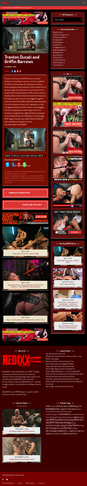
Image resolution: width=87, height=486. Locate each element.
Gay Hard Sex (8, 174)
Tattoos (41, 180)
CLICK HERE (22, 124)
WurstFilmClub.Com (59, 60)
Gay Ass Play (17, 171)
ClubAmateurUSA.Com (60, 37)
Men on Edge (68, 431)
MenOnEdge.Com (58, 42)
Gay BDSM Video (25, 178)
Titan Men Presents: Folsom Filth (55, 354)
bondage (13, 176)
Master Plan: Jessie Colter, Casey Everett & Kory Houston (62, 379)
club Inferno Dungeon (66, 411)
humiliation (33, 180)
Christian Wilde (49, 411)
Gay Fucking (42, 171)
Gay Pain (14, 174)
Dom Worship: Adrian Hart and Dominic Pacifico (60, 376)
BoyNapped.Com (58, 52)
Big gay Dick (78, 406)
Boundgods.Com (9, 171)
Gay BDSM (22, 171)
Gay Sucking (20, 174)
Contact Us (41, 483)
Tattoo (25, 174)
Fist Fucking (49, 417)
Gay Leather (59, 428)
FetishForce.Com (58, 32)
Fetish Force (72, 414)
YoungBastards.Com (59, 47)
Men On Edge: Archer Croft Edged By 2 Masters (60, 364)
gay (35, 176)
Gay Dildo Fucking (52, 425)
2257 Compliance (30, 483)
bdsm (8, 176)
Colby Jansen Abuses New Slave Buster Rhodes (60, 366)
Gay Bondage (29, 171)
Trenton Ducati (8, 182)
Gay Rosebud (74, 428)
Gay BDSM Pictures (62, 419)
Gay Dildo (73, 423)
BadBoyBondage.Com (59, 50)
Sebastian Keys (60, 434)
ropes (38, 180)
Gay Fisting (80, 425)
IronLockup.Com (58, 65)
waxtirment (73, 433)
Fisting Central (60, 417)
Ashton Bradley (53, 406)
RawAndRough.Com (59, 62)
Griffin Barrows (25, 180)
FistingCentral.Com (69, 417)
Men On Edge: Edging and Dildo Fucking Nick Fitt (60, 369)
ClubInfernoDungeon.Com (61, 35)
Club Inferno (56, 411)
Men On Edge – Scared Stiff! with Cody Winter (59, 386)
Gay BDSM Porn (17, 178)
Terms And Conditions (8, 483)
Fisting (54, 417)
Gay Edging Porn (63, 425)
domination (31, 176)
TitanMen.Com (57, 45)
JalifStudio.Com (58, 57)
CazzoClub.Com (58, 55)
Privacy (20, 483)
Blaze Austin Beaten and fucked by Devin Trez (59, 361)
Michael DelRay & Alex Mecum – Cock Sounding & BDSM (63, 371)
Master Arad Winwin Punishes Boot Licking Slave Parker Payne (64, 374)
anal (6, 176)
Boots (17, 176)
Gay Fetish (35, 171)
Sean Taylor (53, 434)
